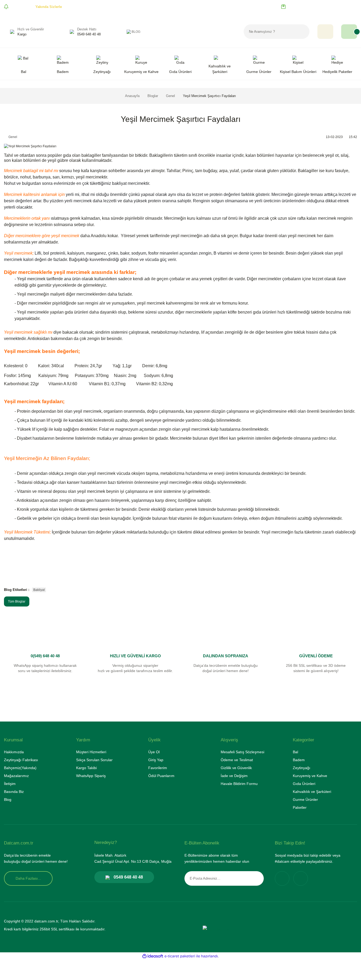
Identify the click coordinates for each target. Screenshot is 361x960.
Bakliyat (39, 590)
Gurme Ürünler (305, 799)
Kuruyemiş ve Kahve (310, 776)
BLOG (136, 32)
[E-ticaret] (179, 956)
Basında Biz (14, 791)
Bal (295, 752)
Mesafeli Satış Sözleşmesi (242, 752)
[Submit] (256, 878)
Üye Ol (154, 752)
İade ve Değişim (234, 776)
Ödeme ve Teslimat (237, 760)
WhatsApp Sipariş (91, 776)
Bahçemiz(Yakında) (20, 768)
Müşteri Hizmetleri (91, 752)
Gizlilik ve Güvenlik (236, 768)
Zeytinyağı (301, 768)
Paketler (300, 807)
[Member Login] (325, 31)
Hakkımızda (14, 752)
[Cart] (349, 31)
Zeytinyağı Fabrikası (21, 760)
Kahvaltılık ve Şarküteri (312, 791)
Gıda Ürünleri (304, 784)
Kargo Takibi (86, 768)
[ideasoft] (152, 956)
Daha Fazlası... (28, 878)
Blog (7, 799)
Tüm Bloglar (16, 601)
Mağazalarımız (16, 776)
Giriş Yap (155, 760)
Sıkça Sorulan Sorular (94, 760)
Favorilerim (157, 768)
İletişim (10, 784)
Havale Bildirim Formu (239, 784)
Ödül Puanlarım (161, 776)
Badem (299, 760)
